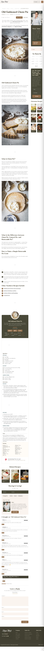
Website (3, 616)
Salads (37, 638)
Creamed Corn (7, 295)
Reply (3, 524)
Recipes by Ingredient (28, 634)
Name (3, 607)
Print (10, 330)
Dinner (37, 637)
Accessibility (18, 635)
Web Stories (18, 637)
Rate (20, 330)
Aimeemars (4, 8)
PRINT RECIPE (25, 17)
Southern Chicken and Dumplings (11, 293)
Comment (3, 595)
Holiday (12, 8)
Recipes (8, 8)
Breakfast (37, 635)
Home (17, 632)
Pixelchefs (16, 644)
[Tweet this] (3, 17)
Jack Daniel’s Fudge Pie (7, 26)
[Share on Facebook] (4, 17)
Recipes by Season (28, 638)
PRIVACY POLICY (41, 644)
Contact (17, 638)
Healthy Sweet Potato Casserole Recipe (12, 288)
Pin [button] (15, 330)
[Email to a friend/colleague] (6, 17)
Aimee (19, 14)
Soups (37, 632)
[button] (13, 327)
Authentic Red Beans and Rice (10, 290)
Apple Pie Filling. (18, 26)
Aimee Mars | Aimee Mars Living (10, 576)
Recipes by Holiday (28, 637)
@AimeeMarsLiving (14, 460)
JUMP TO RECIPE (19, 17)
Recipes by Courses (28, 632)
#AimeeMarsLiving (22, 460)
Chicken (37, 634)
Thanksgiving (17, 8)
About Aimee (18, 634)
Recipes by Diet (27, 635)
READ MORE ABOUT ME (36, 43)
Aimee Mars (23, 335)
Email (3, 611)
